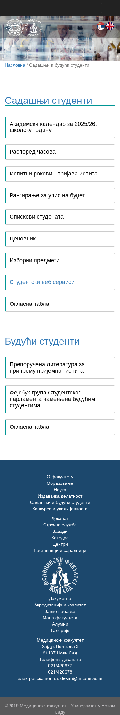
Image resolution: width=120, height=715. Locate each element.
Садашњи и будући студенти (60, 502)
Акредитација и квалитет (60, 604)
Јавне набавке (60, 611)
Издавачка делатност (60, 495)
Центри (60, 543)
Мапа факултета (60, 617)
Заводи (60, 531)
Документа (60, 598)
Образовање (60, 483)
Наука (60, 489)
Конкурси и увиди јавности (60, 508)
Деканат (60, 518)
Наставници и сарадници (60, 550)
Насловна (15, 64)
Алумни (60, 624)
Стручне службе (60, 524)
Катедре (60, 537)
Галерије (60, 630)
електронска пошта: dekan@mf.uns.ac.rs (60, 678)
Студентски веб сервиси (42, 281)
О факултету (60, 476)
